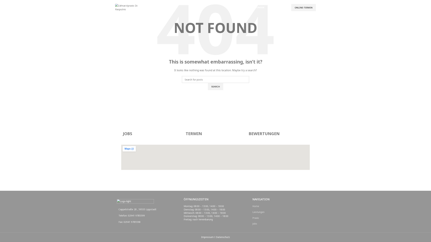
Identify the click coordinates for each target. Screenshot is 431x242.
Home (255, 206)
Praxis (255, 217)
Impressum (207, 237)
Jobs (254, 223)
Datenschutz (223, 237)
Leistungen (258, 212)
